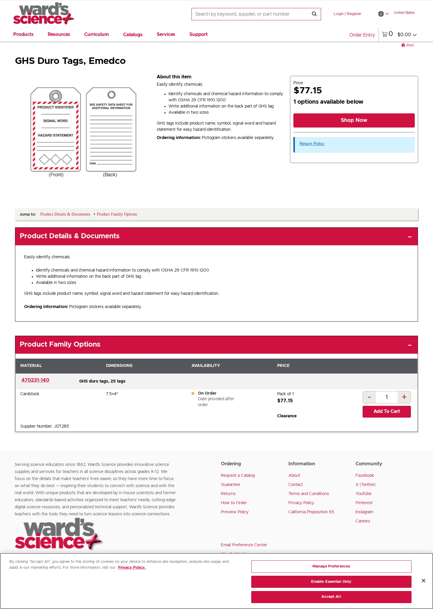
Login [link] (338, 14)
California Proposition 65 (311, 512)
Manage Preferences (331, 566)
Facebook (365, 476)
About (294, 476)
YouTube (363, 494)
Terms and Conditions (308, 494)
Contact (295, 485)
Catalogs (133, 34)
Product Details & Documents (70, 236)
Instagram (364, 512)
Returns (228, 494)
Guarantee (230, 485)
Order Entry (362, 35)
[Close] (423, 580)
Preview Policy (235, 512)
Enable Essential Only (331, 582)
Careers (363, 521)
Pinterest (364, 503)
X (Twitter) (366, 485)
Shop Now (354, 120)
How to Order (234, 503)
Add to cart (386, 411)
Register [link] (354, 14)
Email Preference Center (244, 545)
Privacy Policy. (132, 568)
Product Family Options (60, 344)
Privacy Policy (301, 503)
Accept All (331, 597)
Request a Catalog (238, 476)
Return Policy (312, 143)
